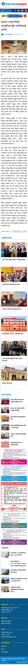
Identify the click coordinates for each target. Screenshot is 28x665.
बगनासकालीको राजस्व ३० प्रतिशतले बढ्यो (12, 334)
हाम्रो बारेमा (4, 646)
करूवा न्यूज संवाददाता (9, 34)
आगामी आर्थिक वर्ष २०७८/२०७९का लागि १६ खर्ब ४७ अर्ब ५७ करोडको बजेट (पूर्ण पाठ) (18, 564)
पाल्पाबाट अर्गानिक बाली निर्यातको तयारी (11, 309)
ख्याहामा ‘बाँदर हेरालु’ (7, 383)
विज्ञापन (3, 649)
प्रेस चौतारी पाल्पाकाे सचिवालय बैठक (11, 284)
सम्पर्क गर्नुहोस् (4, 652)
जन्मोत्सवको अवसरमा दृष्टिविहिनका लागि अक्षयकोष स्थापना (17, 589)
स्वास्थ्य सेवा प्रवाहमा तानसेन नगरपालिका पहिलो (13, 259)
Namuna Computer (22, 662)
